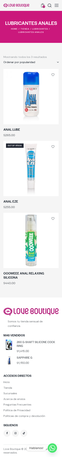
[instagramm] (15, 433)
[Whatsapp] (52, 448)
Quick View (17, 121)
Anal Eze (10, 201)
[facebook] (7, 433)
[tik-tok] (23, 433)
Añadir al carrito (45, 121)
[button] (57, 5)
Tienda (25, 28)
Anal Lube (11, 129)
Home (14, 28)
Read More (45, 193)
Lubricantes (40, 28)
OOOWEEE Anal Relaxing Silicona (23, 275)
